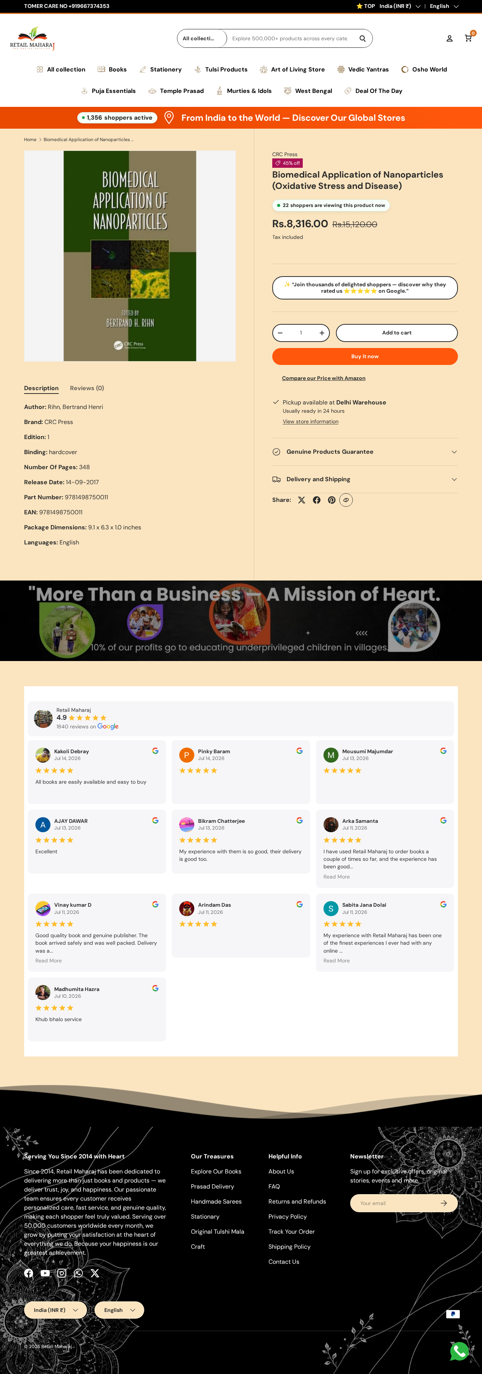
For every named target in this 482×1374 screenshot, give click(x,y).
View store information (311, 421)
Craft (198, 1247)
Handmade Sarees (216, 1201)
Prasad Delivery (212, 1186)
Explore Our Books (216, 1171)
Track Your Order (291, 1232)
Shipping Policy (289, 1247)
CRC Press (284, 154)
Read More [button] (336, 876)
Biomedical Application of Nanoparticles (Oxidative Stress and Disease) (89, 140)
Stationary (205, 1216)
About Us (281, 1171)
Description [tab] (41, 388)
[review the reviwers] (155, 752)
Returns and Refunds (297, 1201)
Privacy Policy (287, 1216)
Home (30, 140)
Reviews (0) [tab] (87, 388)
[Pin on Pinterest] (331, 500)
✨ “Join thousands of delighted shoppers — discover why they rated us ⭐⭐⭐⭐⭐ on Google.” (365, 287)
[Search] (362, 38)
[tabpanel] (130, 475)
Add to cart (397, 332)
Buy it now (365, 356)
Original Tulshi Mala (217, 1232)
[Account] (449, 38)
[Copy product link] (346, 500)
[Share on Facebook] (316, 500)
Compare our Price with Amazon (324, 378)
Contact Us (283, 1262)
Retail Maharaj (56, 1347)
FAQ (274, 1186)
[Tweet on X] (301, 500)
